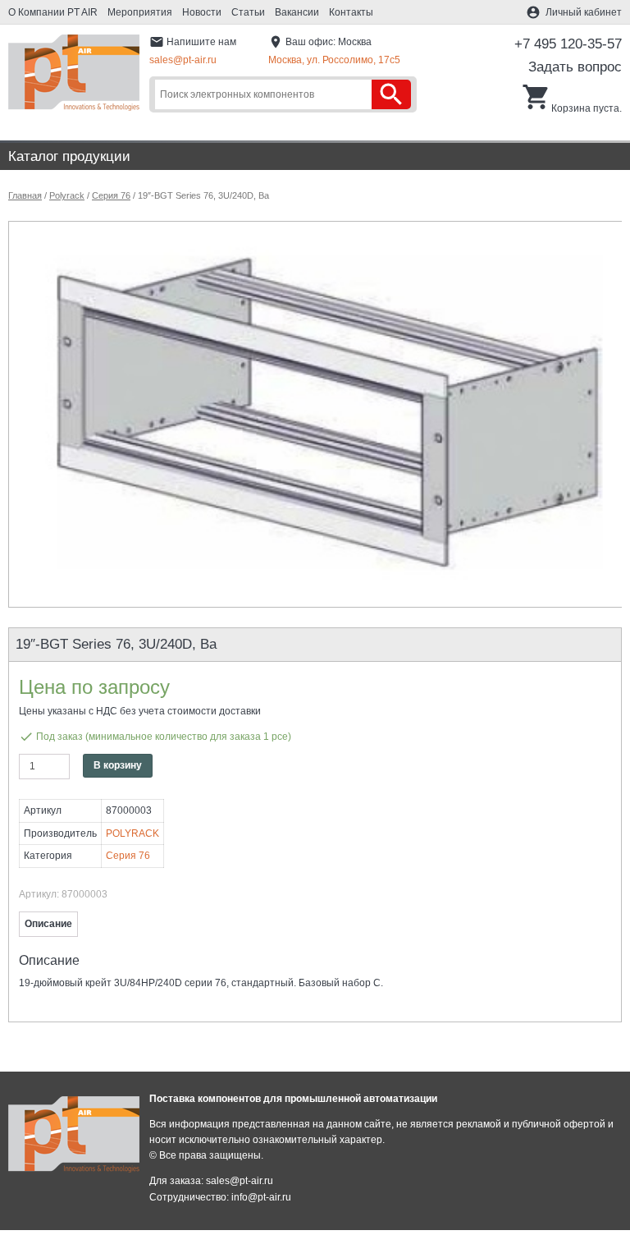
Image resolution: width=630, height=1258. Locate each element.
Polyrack (66, 195)
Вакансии (297, 12)
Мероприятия (139, 12)
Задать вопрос (575, 67)
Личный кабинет (584, 12)
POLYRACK (132, 833)
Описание (48, 924)
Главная (25, 195)
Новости (201, 12)
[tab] (48, 924)
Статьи (248, 12)
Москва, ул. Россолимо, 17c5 (334, 60)
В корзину (118, 765)
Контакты (351, 12)
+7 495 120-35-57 (568, 44)
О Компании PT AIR (53, 12)
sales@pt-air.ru (183, 60)
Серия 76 (111, 195)
